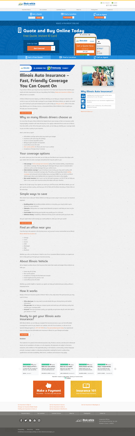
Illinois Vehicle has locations (27, 233)
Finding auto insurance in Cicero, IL (27, 409)
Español (115, 3)
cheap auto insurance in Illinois (63, 92)
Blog (30, 420)
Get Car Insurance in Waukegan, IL (90, 405)
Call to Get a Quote (26, 113)
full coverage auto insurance (41, 164)
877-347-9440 (111, 5)
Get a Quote (24, 334)
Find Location (67, 17)
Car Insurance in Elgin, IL (24, 405)
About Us (78, 9)
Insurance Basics (26, 9)
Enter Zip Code (32, 17)
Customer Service (61, 9)
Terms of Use (30, 429)
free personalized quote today (55, 328)
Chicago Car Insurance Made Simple (27, 407)
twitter (26, 420)
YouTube (35, 420)
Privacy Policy (21, 429)
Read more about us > (87, 111)
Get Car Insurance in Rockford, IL (58, 409)
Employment (94, 9)
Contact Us (110, 9)
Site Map (37, 429)
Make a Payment (106, 3)
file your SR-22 (60, 103)
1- (35, 328)
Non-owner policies (29, 147)
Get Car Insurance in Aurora (57, 405)
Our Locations (43, 9)
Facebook (21, 420)
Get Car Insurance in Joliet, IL (57, 407)
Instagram (39, 420)
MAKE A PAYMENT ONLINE (67, 23)
